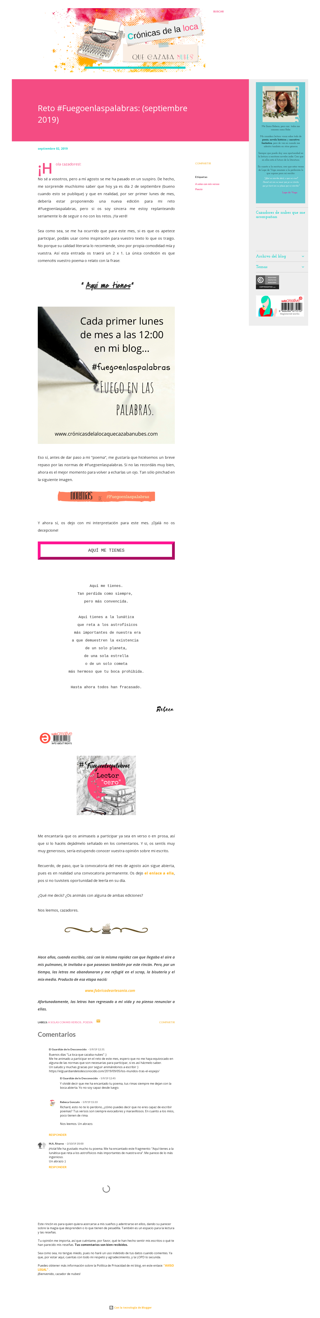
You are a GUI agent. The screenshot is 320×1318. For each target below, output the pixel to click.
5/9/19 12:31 (96, 1049)
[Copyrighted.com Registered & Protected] (267, 287)
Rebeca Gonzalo (70, 1102)
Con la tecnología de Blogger (133, 1307)
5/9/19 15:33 (90, 1102)
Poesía (198, 189)
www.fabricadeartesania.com (110, 990)
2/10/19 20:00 (75, 1143)
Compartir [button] (203, 163)
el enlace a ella (159, 873)
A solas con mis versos (207, 184)
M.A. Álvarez (56, 1143)
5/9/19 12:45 (108, 1078)
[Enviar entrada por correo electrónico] (98, 1022)
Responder (57, 1134)
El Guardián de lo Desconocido (68, 1049)
